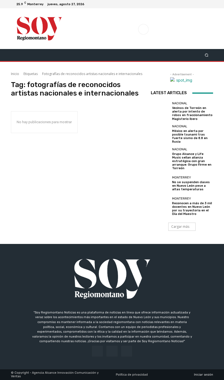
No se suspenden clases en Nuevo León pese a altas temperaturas (191, 185)
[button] (206, 55)
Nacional (179, 103)
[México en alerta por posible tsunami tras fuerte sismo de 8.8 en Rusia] (160, 134)
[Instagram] (202, 4)
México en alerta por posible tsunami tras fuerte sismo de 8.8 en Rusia (190, 136)
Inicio (15, 73)
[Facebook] (195, 4)
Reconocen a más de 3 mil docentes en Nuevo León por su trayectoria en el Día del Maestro (192, 208)
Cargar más (180, 226)
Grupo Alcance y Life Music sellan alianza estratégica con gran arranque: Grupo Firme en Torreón (191, 161)
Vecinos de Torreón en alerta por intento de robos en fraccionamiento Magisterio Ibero (192, 113)
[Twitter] (208, 4)
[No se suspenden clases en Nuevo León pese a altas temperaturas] (160, 183)
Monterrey (181, 177)
